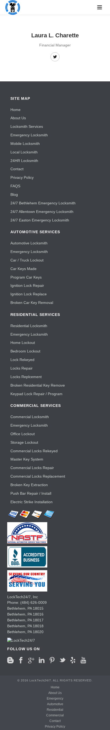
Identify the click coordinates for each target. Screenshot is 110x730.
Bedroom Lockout (25, 351)
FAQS (15, 186)
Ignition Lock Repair (27, 285)
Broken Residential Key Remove (37, 385)
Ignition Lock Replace (28, 294)
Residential (55, 710)
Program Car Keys (26, 277)
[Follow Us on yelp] (73, 660)
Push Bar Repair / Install (30, 493)
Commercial (55, 715)
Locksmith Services (26, 126)
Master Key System (26, 459)
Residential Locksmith (28, 326)
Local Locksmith (24, 152)
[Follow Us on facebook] (21, 660)
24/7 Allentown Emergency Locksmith (41, 211)
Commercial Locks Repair (32, 468)
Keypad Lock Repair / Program (36, 394)
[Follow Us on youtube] (83, 660)
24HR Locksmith (24, 160)
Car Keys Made (23, 269)
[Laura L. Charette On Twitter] (55, 56)
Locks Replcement (26, 377)
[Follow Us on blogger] (10, 660)
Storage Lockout (24, 442)
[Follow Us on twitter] (62, 660)
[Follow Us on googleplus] (31, 660)
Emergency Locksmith (29, 135)
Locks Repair (21, 368)
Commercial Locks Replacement (37, 476)
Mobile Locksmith (25, 143)
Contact (16, 169)
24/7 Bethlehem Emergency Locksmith (43, 203)
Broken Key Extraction (29, 485)
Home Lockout (22, 342)
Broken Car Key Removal (31, 302)
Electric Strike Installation (31, 502)
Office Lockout (22, 434)
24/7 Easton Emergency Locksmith (39, 220)
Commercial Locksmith (29, 417)
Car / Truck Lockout (27, 260)
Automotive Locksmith (29, 243)
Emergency (55, 698)
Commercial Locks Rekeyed (34, 451)
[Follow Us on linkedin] (41, 660)
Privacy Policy (22, 177)
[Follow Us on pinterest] (52, 660)
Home (15, 110)
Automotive (55, 704)
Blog (14, 194)
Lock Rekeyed (22, 360)
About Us (18, 118)
